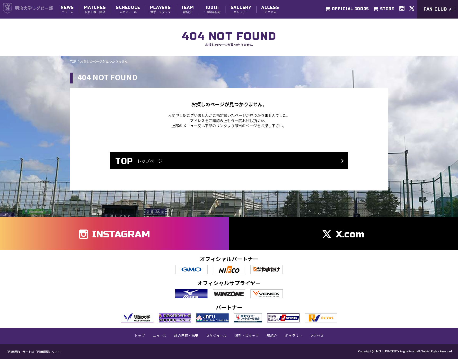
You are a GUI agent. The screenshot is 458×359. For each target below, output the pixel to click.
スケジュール (128, 9)
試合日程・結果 (95, 9)
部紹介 (187, 9)
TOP (73, 61)
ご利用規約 (12, 352)
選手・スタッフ (160, 9)
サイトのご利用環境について (41, 352)
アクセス (270, 9)
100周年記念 (212, 9)
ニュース (67, 9)
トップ (139, 335)
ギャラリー (241, 9)
